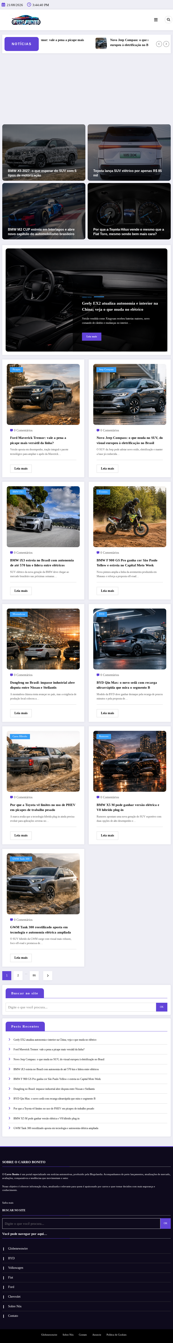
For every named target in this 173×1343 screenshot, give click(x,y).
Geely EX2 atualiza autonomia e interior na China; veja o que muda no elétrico (120, 306)
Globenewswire (18, 1248)
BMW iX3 (18, 492)
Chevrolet (14, 1296)
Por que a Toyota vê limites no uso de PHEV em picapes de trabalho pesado (42, 807)
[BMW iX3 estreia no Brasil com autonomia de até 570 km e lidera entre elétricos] (43, 516)
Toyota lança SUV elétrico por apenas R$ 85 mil (127, 173)
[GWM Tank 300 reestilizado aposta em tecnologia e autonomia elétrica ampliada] (43, 883)
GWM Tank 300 (21, 859)
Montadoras (19, 614)
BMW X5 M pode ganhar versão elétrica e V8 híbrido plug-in (128, 807)
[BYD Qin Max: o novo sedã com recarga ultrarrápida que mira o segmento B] (129, 638)
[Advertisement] (86, 90)
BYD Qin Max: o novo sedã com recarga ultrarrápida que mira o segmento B (127, 685)
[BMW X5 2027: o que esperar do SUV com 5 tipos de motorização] (43, 152)
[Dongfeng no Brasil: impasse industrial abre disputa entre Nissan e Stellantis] (43, 638)
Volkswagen (15, 1267)
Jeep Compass (106, 369)
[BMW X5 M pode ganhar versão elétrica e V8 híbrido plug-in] (129, 761)
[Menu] (155, 20)
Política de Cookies (116, 1335)
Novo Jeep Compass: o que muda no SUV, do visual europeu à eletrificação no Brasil (124, 42)
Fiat (10, 1277)
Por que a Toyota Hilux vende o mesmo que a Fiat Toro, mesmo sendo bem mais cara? (128, 231)
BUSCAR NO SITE (13, 1210)
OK (162, 1007)
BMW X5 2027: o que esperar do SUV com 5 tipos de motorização (42, 173)
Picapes (16, 369)
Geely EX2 (87, 297)
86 (34, 975)
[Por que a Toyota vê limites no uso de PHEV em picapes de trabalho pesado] (43, 761)
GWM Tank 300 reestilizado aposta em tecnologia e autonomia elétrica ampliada (40, 929)
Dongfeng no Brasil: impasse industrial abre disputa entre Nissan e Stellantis (42, 685)
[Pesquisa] (168, 19)
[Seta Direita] (166, 44)
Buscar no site (24, 993)
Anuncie (96, 1335)
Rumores (103, 736)
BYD (101, 614)
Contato (13, 1316)
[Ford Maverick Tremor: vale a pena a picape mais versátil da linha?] (43, 394)
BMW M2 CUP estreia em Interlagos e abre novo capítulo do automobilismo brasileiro (41, 231)
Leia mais (91, 336)
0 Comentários (23, 430)
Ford (11, 1287)
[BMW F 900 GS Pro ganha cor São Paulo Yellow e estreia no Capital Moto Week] (129, 516)
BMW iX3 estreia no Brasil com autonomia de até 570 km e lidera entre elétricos (42, 562)
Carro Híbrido (20, 736)
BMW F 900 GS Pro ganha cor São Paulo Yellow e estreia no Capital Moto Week (127, 562)
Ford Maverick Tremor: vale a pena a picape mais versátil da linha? (38, 440)
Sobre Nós (14, 1306)
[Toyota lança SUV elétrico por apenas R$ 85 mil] (129, 152)
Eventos (103, 492)
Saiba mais (7, 1203)
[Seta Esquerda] (159, 44)
